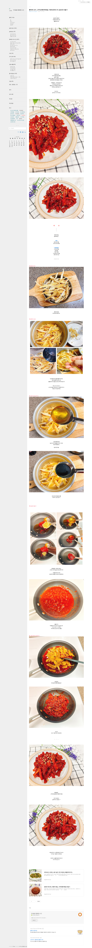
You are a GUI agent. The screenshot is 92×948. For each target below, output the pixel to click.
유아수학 (13, 60)
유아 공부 (12, 56)
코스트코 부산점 (20, 120)
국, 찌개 (13, 41)
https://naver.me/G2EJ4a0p (36, 928)
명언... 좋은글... (13, 84)
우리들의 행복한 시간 (36, 913)
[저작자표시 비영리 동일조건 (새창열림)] (42, 901)
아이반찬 (17, 113)
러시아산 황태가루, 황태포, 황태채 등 (38, 941)
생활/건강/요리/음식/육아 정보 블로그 (38, 917)
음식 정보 (13, 35)
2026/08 (17, 136)
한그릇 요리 (13, 45)
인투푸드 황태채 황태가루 (36, 939)
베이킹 (12, 50)
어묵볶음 (12, 112)
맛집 (11, 81)
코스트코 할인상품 (14, 110)
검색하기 (9, 128)
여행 (12, 75)
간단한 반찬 (12, 121)
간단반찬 (12, 117)
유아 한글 (13, 61)
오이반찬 (17, 112)
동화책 (12, 66)
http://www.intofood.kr (34, 937)
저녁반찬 (21, 110)
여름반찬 (17, 117)
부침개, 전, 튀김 (14, 49)
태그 (11, 21)
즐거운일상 (13, 73)
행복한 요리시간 (14, 39)
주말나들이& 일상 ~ (15, 77)
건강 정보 (13, 33)
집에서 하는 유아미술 (15, 58)
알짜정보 (12, 31)
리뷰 (11, 53)
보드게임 (12, 68)
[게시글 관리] (34, 901)
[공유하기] (33, 901)
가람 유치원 (13, 78)
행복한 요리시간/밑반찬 (33, 11)
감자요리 (12, 113)
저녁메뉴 (23, 115)
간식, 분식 (13, 47)
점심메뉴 (22, 113)
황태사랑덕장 (33, 930)
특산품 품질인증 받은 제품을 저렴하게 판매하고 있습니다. (43, 932)
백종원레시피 (13, 120)
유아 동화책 (12, 115)
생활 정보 (13, 36)
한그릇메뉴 (22, 112)
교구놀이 (12, 69)
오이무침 (22, 117)
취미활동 (12, 70)
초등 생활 (12, 64)
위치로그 (12, 23)
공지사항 (11, 94)
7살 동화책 (12, 118)
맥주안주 (18, 115)
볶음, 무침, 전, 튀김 (15, 43)
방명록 (11, 24)
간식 (17, 118)
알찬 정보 (13, 28)
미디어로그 (12, 22)
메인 (12, 44)
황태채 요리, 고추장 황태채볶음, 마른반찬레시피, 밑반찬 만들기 (48, 10)
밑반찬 (12, 46)
